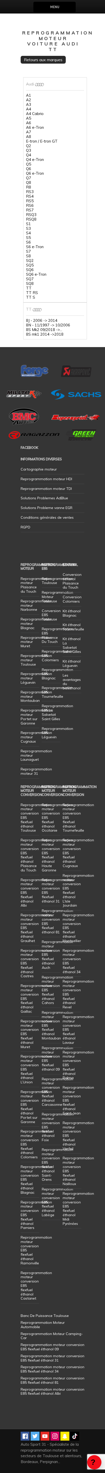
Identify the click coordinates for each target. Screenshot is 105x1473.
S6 (28, 242)
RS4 (30, 196)
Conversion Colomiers (72, 599)
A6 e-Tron (35, 127)
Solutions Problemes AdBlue (44, 498)
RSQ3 (31, 214)
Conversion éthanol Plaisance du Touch (72, 581)
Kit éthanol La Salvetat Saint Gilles (72, 645)
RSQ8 (31, 219)
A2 (28, 100)
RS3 (30, 191)
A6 (28, 123)
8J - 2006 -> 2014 (41, 320)
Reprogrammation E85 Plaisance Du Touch (57, 635)
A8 (28, 136)
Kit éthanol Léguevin (72, 663)
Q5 (28, 164)
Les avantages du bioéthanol (72, 681)
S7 (28, 251)
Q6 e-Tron (35, 173)
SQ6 (30, 270)
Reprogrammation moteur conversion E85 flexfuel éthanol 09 (57, 1059)
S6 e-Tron (35, 247)
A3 (28, 104)
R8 (28, 187)
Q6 (28, 169)
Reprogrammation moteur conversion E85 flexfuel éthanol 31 (57, 891)
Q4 (28, 155)
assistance (94, 1462)
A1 (28, 95)
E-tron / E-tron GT (42, 141)
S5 (28, 237)
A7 (28, 132)
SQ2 (30, 260)
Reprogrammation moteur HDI (46, 479)
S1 (28, 224)
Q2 (28, 146)
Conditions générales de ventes (47, 517)
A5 (28, 118)
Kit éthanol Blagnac (72, 613)
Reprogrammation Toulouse (57, 580)
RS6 (30, 205)
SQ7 (30, 279)
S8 (28, 256)
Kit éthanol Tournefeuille (73, 627)
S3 (28, 228)
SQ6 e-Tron (36, 274)
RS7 (30, 210)
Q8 (28, 182)
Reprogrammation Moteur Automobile (43, 1324)
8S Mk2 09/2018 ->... (44, 329)
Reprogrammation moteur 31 (36, 771)
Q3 (28, 150)
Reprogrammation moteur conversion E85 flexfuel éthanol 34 (78, 961)
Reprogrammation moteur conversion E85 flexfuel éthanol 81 (57, 921)
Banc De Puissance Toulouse (45, 1315)
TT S (30, 297)
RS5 (30, 201)
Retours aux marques (43, 59)
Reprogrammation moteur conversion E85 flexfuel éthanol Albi (52, 1391)
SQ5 (30, 265)
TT (29, 288)
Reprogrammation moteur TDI (46, 488)
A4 (28, 109)
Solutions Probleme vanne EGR (46, 507)
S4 (28, 233)
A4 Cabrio (35, 113)
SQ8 (30, 283)
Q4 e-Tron (35, 159)
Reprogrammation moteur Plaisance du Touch (36, 585)
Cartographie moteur (39, 469)
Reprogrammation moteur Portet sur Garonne (36, 716)
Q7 (28, 178)
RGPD (25, 527)
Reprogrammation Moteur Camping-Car (52, 1335)
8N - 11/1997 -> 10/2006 (48, 325)
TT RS (32, 292)
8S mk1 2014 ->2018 (44, 334)
